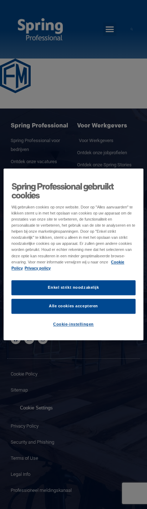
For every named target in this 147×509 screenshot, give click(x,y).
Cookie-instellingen (73, 324)
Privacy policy (38, 268)
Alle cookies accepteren (73, 306)
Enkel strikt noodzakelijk (73, 287)
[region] (73, 254)
